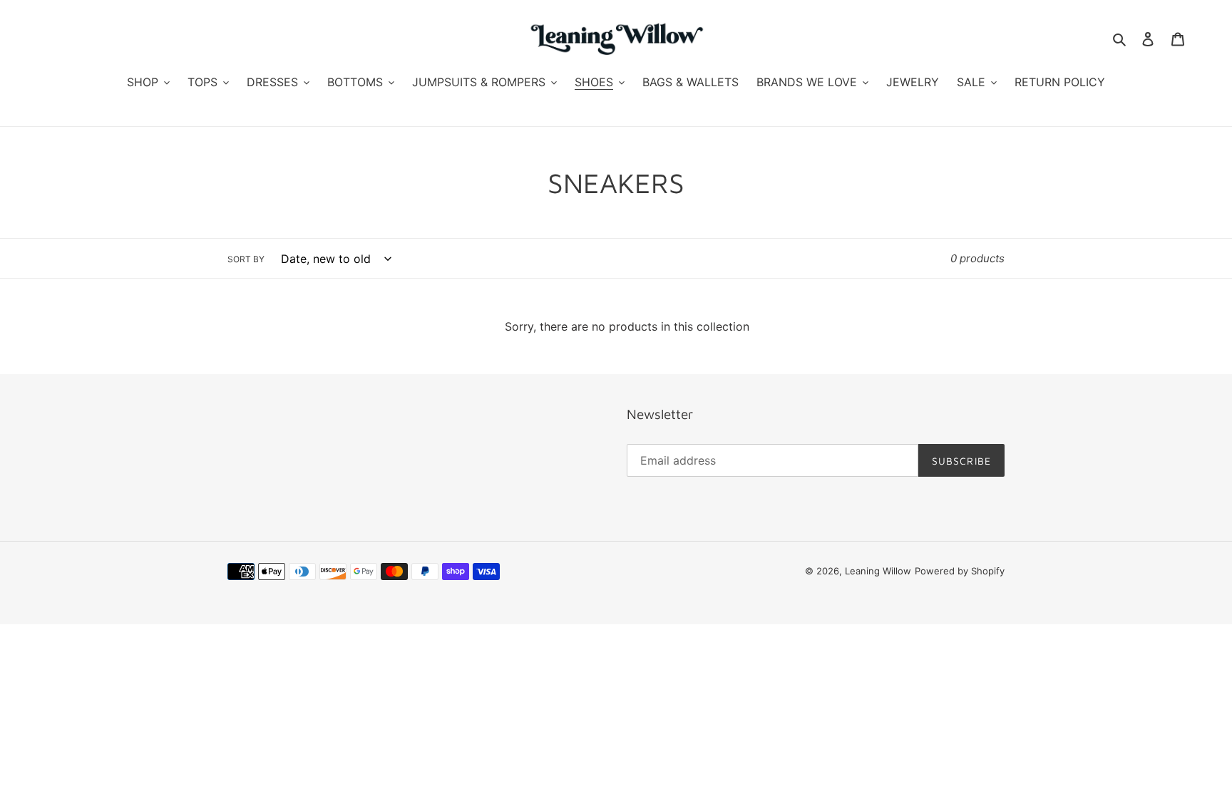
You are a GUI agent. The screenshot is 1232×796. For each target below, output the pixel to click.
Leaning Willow (878, 571)
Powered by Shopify (960, 571)
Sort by (246, 259)
